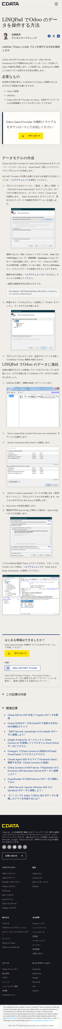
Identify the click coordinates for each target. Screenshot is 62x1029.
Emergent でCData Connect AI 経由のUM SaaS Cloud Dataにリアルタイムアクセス (32, 753)
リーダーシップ (38, 941)
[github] (20, 847)
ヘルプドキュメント (19, 180)
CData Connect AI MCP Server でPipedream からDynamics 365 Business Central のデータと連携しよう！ (33, 771)
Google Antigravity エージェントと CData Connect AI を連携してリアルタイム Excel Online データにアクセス (33, 743)
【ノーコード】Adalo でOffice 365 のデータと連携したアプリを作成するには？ (33, 797)
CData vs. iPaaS (8, 943)
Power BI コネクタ (9, 903)
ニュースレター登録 (10, 986)
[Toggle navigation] (55, 4)
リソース (5, 982)
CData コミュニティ (10, 969)
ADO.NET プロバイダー (11, 882)
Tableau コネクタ (9, 908)
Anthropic (36, 969)
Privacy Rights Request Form (43, 1020)
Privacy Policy (11, 1018)
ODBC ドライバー (9, 873)
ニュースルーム (38, 932)
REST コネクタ (8, 895)
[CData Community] (25, 847)
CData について (38, 923)
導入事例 (5, 973)
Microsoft (36, 982)
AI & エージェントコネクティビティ (15, 933)
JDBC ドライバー (9, 878)
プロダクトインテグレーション (14, 928)
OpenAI (35, 991)
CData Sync (37, 873)
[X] (9, 847)
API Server (6, 891)
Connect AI (37, 878)
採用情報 (35, 949)
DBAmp (35, 886)
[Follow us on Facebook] (49, 36)
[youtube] (15, 847)
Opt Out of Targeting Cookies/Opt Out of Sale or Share (31, 1025)
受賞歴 (35, 936)
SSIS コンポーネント (40, 882)
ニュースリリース (39, 928)
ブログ (4, 978)
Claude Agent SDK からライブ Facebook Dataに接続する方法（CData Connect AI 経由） (33, 761)
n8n (33, 986)
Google (35, 978)
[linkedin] (4, 847)
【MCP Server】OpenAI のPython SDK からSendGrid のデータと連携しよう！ (30, 789)
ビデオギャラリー (9, 995)
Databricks (36, 973)
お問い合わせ (11, 856)
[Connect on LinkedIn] (58, 36)
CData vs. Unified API (10, 947)
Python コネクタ (8, 886)
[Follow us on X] (53, 36)
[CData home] (12, 4)
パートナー (6, 939)
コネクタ (5, 923)
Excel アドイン (8, 899)
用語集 (4, 991)
